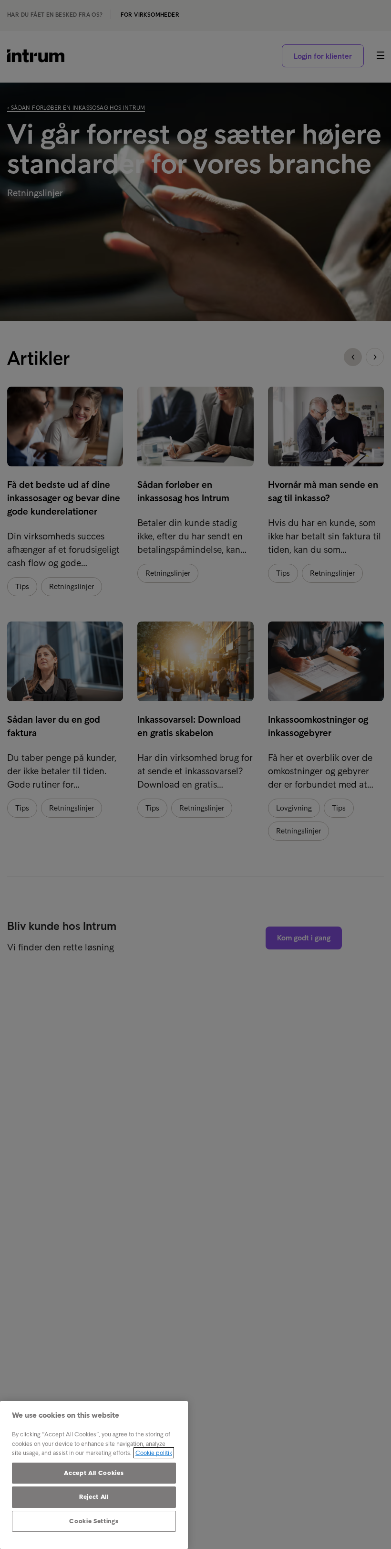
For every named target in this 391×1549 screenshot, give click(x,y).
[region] (94, 1475)
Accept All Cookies (93, 1472)
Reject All (94, 1496)
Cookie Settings (93, 1521)
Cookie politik (153, 1452)
